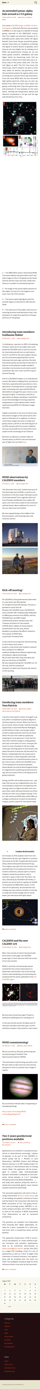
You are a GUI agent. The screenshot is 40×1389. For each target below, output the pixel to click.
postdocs (27, 1142)
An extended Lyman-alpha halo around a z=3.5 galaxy (17, 12)
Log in (6, 1361)
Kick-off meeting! (12, 590)
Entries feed (8, 1364)
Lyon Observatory (27, 1195)
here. (25, 442)
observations (6, 711)
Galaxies (29, 17)
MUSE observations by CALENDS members (15, 479)
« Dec (9, 1306)
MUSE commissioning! (15, 1042)
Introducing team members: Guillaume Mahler (18, 333)
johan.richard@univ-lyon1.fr (12, 1248)
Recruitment (16, 711)
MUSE (4, 20)
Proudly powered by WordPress (13, 1384)
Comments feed (9, 1368)
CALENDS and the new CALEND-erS (15, 942)
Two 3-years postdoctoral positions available (17, 1137)
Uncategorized (24, 338)
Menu (4, 2)
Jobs (21, 1142)
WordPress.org (9, 1371)
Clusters (23, 17)
